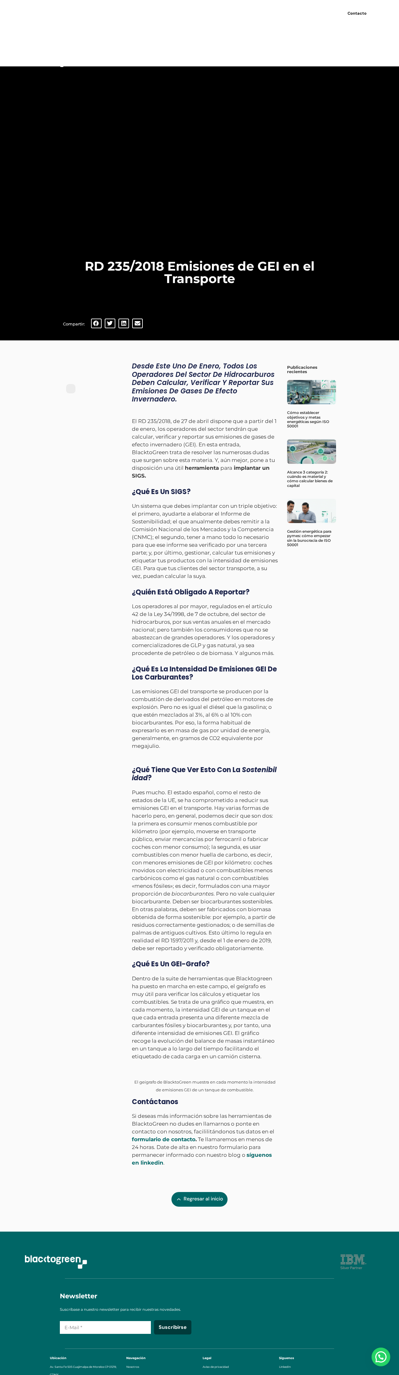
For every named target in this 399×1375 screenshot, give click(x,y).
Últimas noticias (259, 12)
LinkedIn (285, 1366)
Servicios (189, 12)
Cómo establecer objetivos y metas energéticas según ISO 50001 (308, 419)
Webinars (223, 12)
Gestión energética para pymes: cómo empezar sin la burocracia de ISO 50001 (309, 538)
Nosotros (155, 12)
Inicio (129, 12)
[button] (96, 324)
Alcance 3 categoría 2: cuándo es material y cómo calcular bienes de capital (310, 479)
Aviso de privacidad (216, 1366)
